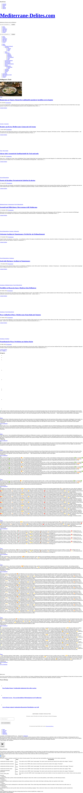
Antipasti (9, 48)
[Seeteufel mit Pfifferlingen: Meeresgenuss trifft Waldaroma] (11, 203)
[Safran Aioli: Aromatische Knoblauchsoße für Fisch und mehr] (11, 149)
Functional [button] (2, 775)
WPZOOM (25, 735)
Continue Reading (3, 107)
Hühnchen (9, 55)
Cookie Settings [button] (3, 740)
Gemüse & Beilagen (9, 60)
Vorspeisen (7, 47)
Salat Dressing (7, 62)
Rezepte (4, 27)
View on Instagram (3, 423)
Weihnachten (9, 67)
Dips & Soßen (7, 61)
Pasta (8, 59)
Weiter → (5, 350)
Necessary (3, 756)
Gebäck (6, 71)
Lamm (8, 58)
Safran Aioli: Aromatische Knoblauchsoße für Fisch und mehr (19, 153)
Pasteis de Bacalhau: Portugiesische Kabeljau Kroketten (17, 180)
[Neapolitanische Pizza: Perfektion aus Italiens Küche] (11, 337)
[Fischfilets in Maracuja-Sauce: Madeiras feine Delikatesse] (11, 283)
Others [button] (1, 789)
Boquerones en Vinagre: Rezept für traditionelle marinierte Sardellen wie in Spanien (26, 100)
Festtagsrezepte (8, 66)
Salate (8, 50)
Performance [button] (2, 778)
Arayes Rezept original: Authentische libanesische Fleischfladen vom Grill (20, 707)
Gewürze (2, 123)
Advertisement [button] (3, 785)
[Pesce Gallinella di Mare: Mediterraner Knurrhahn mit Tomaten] (11, 310)
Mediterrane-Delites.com (27, 15)
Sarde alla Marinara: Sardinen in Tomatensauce (15, 261)
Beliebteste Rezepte (4, 204)
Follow (1, 418)
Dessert (6, 64)
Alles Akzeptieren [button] (9, 740)
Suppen (8, 49)
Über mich (4, 31)
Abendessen (7, 52)
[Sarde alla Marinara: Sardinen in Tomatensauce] (11, 257)
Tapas (6, 51)
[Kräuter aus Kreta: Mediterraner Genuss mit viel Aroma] (11, 122)
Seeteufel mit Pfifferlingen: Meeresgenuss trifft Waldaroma (18, 207)
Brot (6, 72)
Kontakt (4, 32)
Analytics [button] (2, 782)
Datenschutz (4, 733)
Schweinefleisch (10, 57)
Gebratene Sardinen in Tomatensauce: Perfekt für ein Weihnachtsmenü (22, 234)
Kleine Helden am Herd (7, 74)
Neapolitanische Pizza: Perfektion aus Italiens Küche (16, 341)
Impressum (4, 732)
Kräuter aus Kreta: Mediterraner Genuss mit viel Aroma (18, 126)
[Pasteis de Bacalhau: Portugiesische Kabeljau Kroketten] (11, 176)
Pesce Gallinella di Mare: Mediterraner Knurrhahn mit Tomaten (20, 315)
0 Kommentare (8, 102)
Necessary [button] (2, 754)
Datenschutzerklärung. (50, 726)
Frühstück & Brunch (9, 46)
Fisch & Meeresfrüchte (9, 63)
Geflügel (9, 53)
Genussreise (4, 28)
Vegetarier (7, 69)
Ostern (8, 68)
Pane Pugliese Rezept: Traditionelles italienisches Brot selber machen (19, 688)
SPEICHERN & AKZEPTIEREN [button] (6, 792)
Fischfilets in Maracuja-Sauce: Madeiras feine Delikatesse (18, 288)
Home (3, 26)
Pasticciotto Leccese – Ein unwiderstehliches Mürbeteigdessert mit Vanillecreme (21, 697)
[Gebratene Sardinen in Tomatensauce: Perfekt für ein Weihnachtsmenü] (11, 230)
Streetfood (7, 70)
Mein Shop (4, 30)
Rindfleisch (9, 56)
